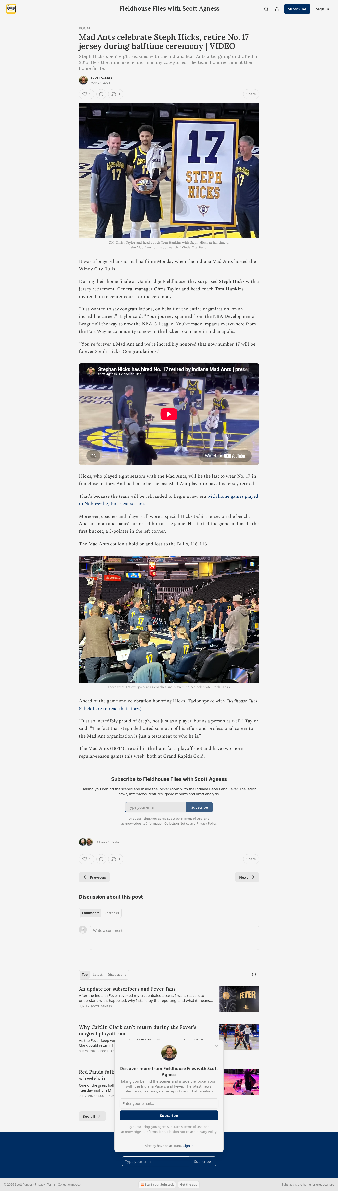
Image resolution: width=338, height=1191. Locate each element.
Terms (51, 1184)
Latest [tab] (98, 974)
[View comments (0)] (101, 94)
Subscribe (297, 8)
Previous (98, 877)
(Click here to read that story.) (110, 708)
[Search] (266, 9)
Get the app (188, 1184)
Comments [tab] (90, 913)
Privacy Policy (206, 1131)
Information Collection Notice (167, 1131)
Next (243, 877)
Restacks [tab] (111, 913)
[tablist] (100, 913)
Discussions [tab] (117, 974)
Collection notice (69, 1184)
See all (89, 1116)
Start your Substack (159, 1184)
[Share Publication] (277, 9)
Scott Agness (101, 77)
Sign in (322, 8)
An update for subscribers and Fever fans (127, 989)
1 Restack (115, 842)
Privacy (40, 1184)
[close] (216, 1047)
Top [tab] (85, 974)
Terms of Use (192, 1126)
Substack (288, 1184)
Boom (84, 28)
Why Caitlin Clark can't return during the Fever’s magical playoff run (137, 1030)
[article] (169, 1001)
